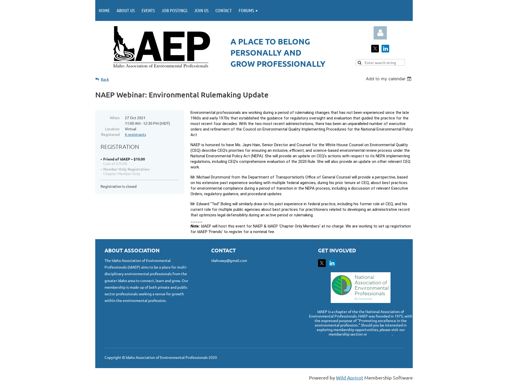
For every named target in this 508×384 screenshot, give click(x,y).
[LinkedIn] (385, 48)
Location (112, 128)
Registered (110, 134)
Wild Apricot (349, 377)
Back (105, 79)
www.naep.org (380, 334)
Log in (380, 32)
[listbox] (389, 78)
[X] (375, 48)
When (115, 117)
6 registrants (135, 134)
